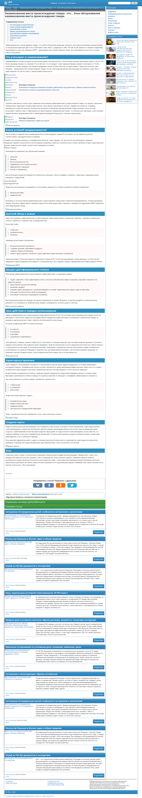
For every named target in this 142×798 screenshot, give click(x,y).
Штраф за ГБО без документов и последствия (28, 566)
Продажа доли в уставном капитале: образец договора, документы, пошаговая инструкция (51, 620)
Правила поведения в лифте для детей (34, 121)
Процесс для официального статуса (22, 31)
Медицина (112, 12)
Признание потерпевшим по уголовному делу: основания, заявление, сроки (43, 647)
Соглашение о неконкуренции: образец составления (31, 674)
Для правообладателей (56, 785)
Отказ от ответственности (44, 796)
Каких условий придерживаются (21, 27)
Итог (11, 40)
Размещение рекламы (55, 783)
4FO (10, 2)
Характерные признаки (18, 36)
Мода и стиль (113, 32)
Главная (54, 3)
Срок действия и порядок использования (24, 33)
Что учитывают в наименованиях (22, 25)
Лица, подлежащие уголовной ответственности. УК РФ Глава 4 (36, 593)
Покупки (111, 30)
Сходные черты (15, 38)
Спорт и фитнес (114, 23)
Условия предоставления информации (19, 796)
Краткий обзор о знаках (18, 29)
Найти (134, 3)
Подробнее (98, 532)
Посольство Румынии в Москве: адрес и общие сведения (34, 539)
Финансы (111, 16)
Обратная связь (11, 783)
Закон (7, 533)
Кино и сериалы (114, 28)
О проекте (62, 3)
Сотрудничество (53, 781)
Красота (111, 25)
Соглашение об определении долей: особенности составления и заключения (44, 512)
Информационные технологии (120, 14)
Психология (112, 21)
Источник (9, 473)
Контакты (71, 3)
